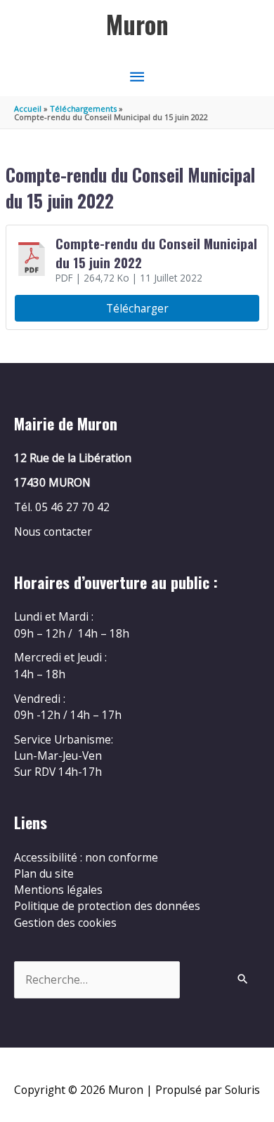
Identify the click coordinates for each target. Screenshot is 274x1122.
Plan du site (44, 873)
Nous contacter (53, 531)
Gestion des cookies (65, 922)
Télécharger (137, 308)
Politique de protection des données (107, 905)
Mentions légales (58, 889)
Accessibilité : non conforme (86, 857)
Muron (137, 24)
